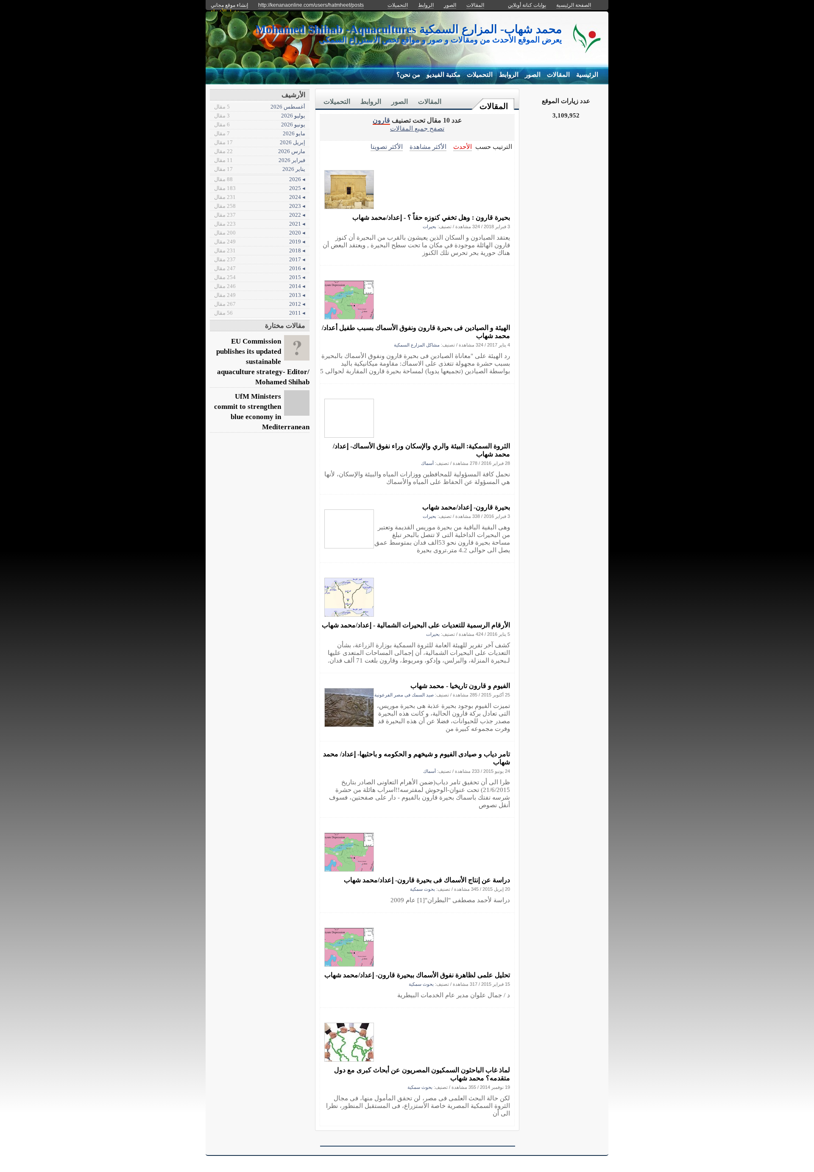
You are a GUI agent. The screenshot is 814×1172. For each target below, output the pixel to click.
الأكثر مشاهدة (428, 146)
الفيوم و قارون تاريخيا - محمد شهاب (460, 685)
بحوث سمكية (422, 889)
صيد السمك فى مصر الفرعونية (404, 694)
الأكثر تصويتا (387, 146)
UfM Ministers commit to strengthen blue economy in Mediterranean (261, 411)
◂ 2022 (259, 215)
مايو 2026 (259, 133)
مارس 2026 (259, 151)
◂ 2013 (259, 295)
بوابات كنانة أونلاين (527, 5)
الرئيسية (587, 74)
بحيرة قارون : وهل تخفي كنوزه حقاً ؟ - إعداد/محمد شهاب (431, 217)
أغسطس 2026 (259, 106)
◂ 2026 (259, 179)
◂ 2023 (259, 206)
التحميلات (480, 74)
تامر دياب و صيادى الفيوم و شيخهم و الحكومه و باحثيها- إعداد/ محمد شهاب (416, 758)
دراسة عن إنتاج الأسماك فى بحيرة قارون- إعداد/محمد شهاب (427, 880)
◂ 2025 (259, 188)
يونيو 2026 (259, 124)
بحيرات (429, 226)
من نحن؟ (408, 74)
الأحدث (462, 146)
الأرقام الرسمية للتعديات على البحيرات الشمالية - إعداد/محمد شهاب (416, 625)
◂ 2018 (259, 250)
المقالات (558, 74)
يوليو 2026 (259, 115)
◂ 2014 (259, 286)
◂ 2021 (259, 224)
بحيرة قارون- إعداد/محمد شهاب (466, 507)
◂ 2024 (259, 197)
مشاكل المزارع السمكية (417, 344)
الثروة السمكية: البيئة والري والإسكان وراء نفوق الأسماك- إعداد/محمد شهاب (421, 450)
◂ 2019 (259, 241)
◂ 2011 (259, 313)
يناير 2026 (259, 169)
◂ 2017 (259, 259)
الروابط (509, 74)
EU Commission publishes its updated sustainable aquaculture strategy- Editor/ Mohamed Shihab (262, 361)
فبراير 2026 (259, 160)
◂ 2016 (259, 268)
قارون (381, 120)
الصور (533, 74)
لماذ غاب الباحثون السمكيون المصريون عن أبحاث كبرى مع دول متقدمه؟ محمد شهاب (422, 1074)
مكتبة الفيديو (443, 74)
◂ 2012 (259, 304)
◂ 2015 (259, 277)
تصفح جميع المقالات (417, 128)
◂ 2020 (259, 232)
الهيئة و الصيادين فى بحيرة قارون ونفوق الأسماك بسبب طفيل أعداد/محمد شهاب (416, 331)
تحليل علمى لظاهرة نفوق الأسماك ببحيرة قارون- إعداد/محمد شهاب (417, 975)
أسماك (427, 463)
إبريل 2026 (259, 142)
